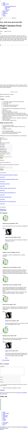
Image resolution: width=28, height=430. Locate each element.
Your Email (2, 146)
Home (4, 2)
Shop (4, 14)
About (4, 5)
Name (1, 377)
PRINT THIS (14, 92)
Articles (4, 12)
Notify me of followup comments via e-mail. (11, 387)
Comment (2, 366)
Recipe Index (5, 11)
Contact (4, 15)
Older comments (6, 360)
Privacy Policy (6, 422)
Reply (4, 228)
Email (1, 379)
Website (1, 381)
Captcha (1, 155)
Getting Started (6, 4)
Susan (6, 237)
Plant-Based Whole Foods (10, 6)
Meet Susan (7, 7)
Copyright (7, 9)
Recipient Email (3, 149)
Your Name (2, 144)
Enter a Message (3, 151)
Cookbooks (5, 13)
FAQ (6, 8)
